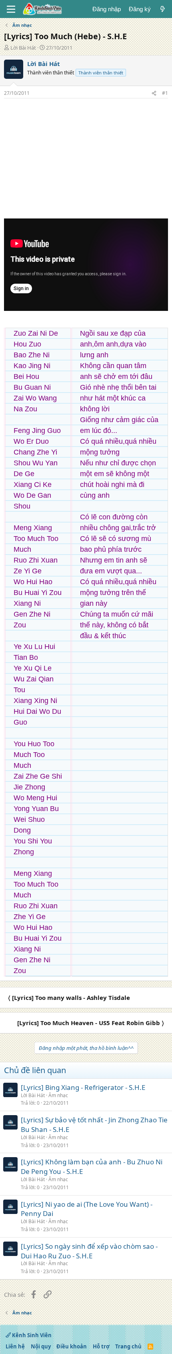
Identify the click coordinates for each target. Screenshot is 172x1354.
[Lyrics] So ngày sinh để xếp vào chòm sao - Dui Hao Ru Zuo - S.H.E (89, 1251)
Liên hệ (15, 1346)
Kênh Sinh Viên (31, 1335)
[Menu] (11, 9)
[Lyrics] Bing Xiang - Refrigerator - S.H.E (83, 1087)
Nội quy (41, 1346)
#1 (165, 93)
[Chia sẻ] (154, 93)
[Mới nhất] (162, 9)
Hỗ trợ (101, 1346)
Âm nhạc (58, 1095)
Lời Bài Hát (23, 47)
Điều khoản (71, 1346)
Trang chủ (128, 1346)
